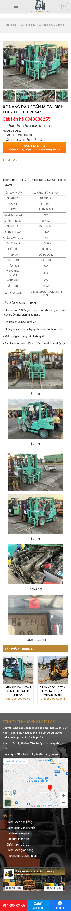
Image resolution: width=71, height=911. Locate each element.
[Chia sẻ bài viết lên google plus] (15, 160)
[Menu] (16, 6)
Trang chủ (11, 24)
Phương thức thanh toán (22, 855)
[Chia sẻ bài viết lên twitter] (9, 160)
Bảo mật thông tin (18, 839)
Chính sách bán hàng (19, 822)
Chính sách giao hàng (20, 850)
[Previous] (2, 681)
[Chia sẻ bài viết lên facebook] (4, 160)
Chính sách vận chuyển (21, 828)
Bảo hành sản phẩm (19, 833)
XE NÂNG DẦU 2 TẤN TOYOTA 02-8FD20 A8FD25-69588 (52, 691)
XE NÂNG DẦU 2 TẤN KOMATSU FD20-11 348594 (18, 691)
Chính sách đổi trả (18, 844)
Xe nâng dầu (28, 24)
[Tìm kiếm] (64, 6)
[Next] (68, 681)
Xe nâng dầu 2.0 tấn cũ (52, 24)
